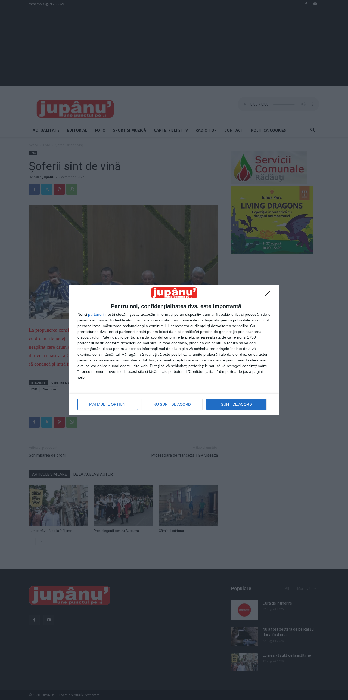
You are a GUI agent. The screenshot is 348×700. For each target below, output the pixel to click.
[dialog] (174, 349)
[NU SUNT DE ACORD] (269, 295)
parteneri (96, 314)
